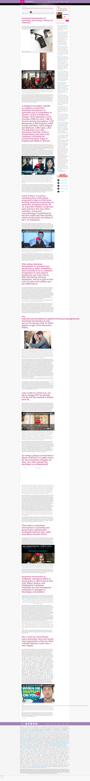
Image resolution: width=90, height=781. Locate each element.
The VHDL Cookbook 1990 (27, 739)
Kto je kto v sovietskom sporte (28, 767)
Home (2, 777)
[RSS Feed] (59, 191)
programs (49, 1)
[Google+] (59, 186)
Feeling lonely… (60, 46)
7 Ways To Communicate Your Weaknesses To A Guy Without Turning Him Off (62, 83)
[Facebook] (59, 180)
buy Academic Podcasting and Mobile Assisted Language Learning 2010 (38, 766)
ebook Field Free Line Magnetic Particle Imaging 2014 (41, 741)
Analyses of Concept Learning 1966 (25, 746)
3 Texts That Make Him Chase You (63, 25)
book (55, 723)
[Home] (22, 723)
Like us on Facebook (64, 180)
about (63, 723)
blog (53, 1)
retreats (61, 1)
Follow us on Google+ (64, 185)
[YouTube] (59, 189)
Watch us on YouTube (64, 188)
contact (66, 1)
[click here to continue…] (25, 89)
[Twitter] (59, 183)
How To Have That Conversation (62, 113)
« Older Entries (24, 718)
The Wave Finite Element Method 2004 (51, 743)
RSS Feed (62, 191)
